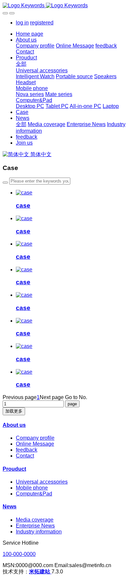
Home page (29, 34)
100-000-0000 (19, 554)
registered (41, 22)
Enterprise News (35, 525)
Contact (25, 456)
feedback (26, 450)
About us (14, 425)
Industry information (39, 531)
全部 (21, 64)
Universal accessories (42, 482)
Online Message (35, 444)
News (10, 506)
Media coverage (34, 520)
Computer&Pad (34, 493)
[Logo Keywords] (68, 6)
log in (22, 22)
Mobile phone (32, 488)
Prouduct (14, 469)
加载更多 (13, 411)
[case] (24, 192)
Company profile (35, 438)
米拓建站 (40, 571)
